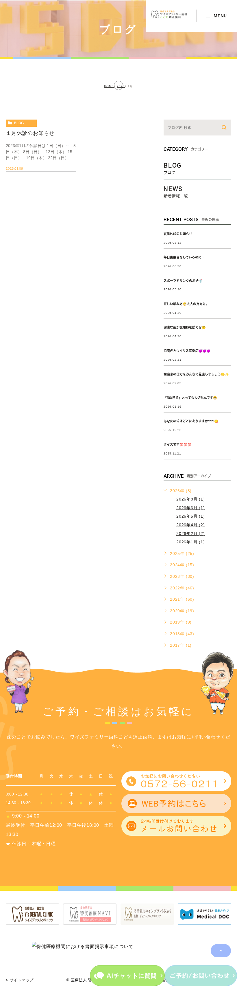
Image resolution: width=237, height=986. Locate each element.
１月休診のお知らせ (30, 133)
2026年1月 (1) (190, 542)
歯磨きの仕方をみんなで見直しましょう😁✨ (196, 374)
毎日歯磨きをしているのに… (184, 257)
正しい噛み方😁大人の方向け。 (186, 303)
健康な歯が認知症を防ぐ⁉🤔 (185, 327)
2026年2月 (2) (190, 533)
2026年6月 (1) (190, 507)
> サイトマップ (20, 980)
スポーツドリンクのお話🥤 (183, 280)
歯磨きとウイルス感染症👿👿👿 (187, 350)
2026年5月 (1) (190, 516)
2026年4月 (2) (190, 525)
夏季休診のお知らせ (178, 233)
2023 (121, 86)
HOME (109, 86)
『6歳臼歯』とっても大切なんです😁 (190, 397)
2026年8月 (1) (190, 499)
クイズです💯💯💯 (178, 444)
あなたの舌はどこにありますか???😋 (191, 421)
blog (19, 123)
